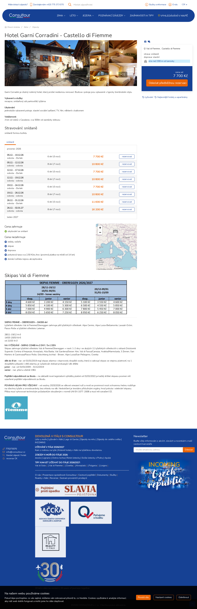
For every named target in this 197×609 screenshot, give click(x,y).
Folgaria (93, 465)
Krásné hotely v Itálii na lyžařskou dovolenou (80, 450)
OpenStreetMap (102, 269)
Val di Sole (40, 465)
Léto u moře (41, 439)
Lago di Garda (71, 439)
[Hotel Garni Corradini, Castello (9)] (99, 47)
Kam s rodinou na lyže (45, 450)
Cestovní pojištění (86, 475)
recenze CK (11, 458)
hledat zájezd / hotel (16, 455)
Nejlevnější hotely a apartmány (172, 97)
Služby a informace (157, 4)
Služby (113, 475)
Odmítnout (184, 597)
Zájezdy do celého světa (109, 439)
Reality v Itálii (41, 478)
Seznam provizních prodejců (73, 478)
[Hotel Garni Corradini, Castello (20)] (99, 78)
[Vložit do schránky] (149, 41)
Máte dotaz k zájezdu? (18, 4)
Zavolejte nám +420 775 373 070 (48, 4)
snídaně (10, 142)
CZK (184, 4)
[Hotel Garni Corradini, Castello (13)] (123, 51)
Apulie (108, 457)
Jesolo (38, 457)
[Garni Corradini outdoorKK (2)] (47, 63)
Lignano (46, 457)
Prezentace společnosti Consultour (60, 475)
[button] (115, 232)
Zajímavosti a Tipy (142, 15)
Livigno (103, 465)
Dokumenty (102, 475)
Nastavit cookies (164, 597)
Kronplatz (81, 465)
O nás (175, 4)
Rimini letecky (73, 457)
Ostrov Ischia (58, 457)
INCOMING (40, 442)
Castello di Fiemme (171, 48)
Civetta (69, 465)
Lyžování (149, 97)
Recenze (54, 478)
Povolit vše (143, 597)
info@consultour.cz (15, 452)
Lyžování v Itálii (55, 439)
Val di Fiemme (153, 48)
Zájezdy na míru (87, 439)
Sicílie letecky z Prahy (92, 457)
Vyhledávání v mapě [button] (174, 15)
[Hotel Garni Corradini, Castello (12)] (99, 63)
